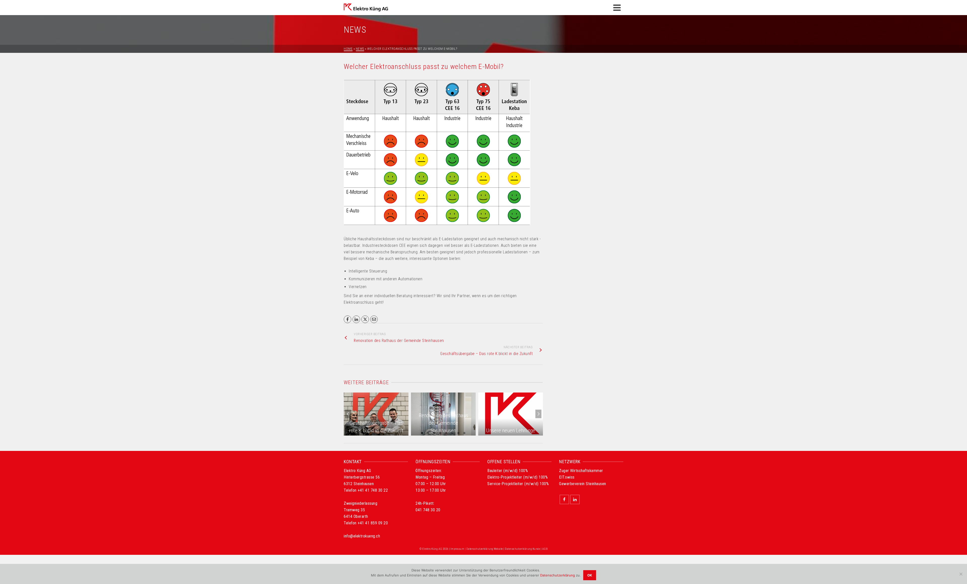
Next (538, 414)
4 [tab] (440, 433)
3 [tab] (434, 433)
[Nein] (960, 573)
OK (589, 575)
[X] (365, 319)
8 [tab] (464, 433)
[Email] (374, 319)
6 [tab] (452, 433)
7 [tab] (458, 433)
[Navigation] (617, 7)
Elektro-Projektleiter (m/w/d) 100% (517, 477)
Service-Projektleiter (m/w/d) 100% (518, 483)
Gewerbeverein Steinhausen (582, 483)
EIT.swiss (567, 477)
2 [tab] (428, 433)
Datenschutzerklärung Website (484, 549)
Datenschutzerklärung (557, 575)
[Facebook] (347, 319)
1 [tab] (422, 433)
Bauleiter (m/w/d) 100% (507, 470)
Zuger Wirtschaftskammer (581, 470)
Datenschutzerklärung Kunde (522, 549)
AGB (545, 549)
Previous (348, 414)
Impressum (457, 549)
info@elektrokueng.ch (362, 536)
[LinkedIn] (356, 319)
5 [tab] (446, 433)
